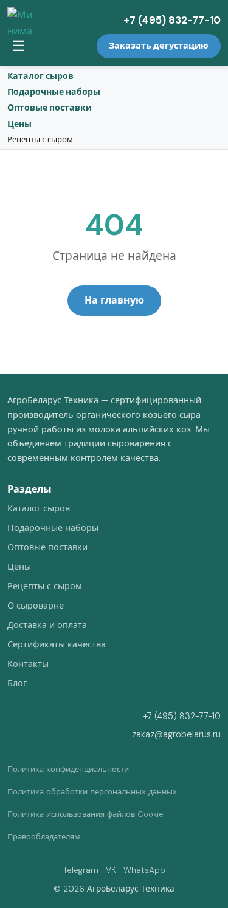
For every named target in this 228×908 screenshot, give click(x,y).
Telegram (80, 870)
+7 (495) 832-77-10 (172, 20)
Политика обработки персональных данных (92, 792)
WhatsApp (144, 870)
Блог (17, 683)
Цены (19, 123)
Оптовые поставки (49, 107)
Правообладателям (43, 836)
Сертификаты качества (56, 644)
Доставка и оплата (47, 625)
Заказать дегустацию (159, 45)
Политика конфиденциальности (68, 769)
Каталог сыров (40, 75)
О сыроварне (35, 605)
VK (111, 870)
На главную (114, 300)
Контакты (28, 663)
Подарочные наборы (53, 91)
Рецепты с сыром (40, 139)
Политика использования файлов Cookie (85, 814)
